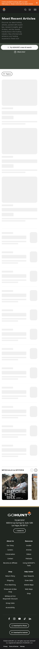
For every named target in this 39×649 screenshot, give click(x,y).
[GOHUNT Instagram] (14, 618)
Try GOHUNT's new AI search (21, 47)
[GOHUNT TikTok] (24, 618)
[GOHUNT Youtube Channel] (19, 618)
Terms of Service (13, 646)
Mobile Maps (29, 585)
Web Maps (29, 589)
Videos (28, 554)
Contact (10, 558)
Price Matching (10, 585)
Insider (28, 545)
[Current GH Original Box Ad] (15, 487)
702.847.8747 (19, 520)
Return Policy (10, 576)
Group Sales (10, 603)
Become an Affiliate (10, 563)
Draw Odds (29, 580)
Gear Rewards (29, 576)
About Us (10, 541)
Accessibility (10, 607)
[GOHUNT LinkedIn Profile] (30, 618)
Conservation (10, 554)
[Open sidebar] (35, 9)
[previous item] (31, 470)
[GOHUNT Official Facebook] (9, 618)
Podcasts (29, 558)
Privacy (5, 646)
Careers (10, 550)
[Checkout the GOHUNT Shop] (30, 10)
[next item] (35, 470)
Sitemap (22, 646)
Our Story (10, 545)
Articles (29, 550)
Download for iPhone (20, 626)
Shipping (10, 580)
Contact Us (20, 531)
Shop (10, 572)
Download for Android (20, 632)
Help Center (28, 572)
